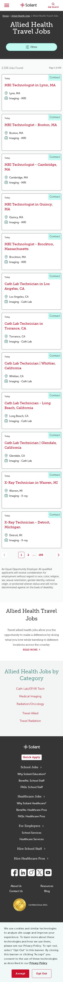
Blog (47, 891)
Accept (20, 973)
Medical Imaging (30, 696)
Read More (30, 649)
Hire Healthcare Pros (29, 858)
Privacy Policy (38, 963)
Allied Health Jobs (20, 16)
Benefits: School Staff (31, 780)
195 (41, 554)
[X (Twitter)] (39, 872)
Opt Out (41, 973)
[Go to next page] (58, 555)
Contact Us (16, 891)
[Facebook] (14, 872)
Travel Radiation (30, 721)
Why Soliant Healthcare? (31, 803)
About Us (16, 886)
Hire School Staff (29, 849)
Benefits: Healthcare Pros (31, 810)
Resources (46, 886)
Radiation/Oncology (30, 704)
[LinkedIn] (22, 872)
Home (6, 16)
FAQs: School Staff (31, 787)
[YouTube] (48, 872)
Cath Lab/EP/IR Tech (30, 689)
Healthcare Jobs (29, 796)
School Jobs (29, 767)
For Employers (29, 826)
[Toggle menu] (6, 5)
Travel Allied (30, 713)
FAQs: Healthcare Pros (31, 816)
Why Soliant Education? (31, 774)
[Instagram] (31, 872)
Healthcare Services (31, 839)
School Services (31, 832)
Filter (33, 47)
